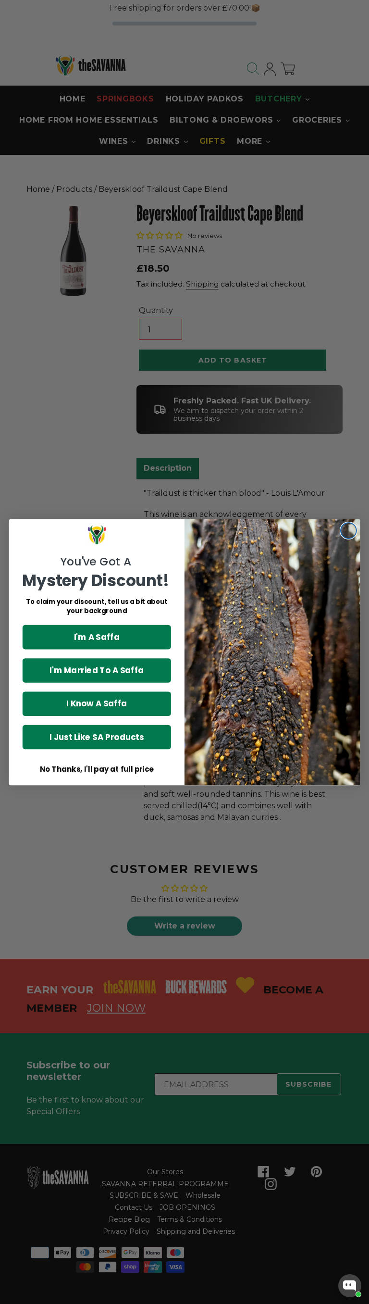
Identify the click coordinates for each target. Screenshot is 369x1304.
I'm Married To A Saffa (96, 670)
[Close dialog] (349, 531)
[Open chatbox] (349, 1285)
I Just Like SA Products (96, 736)
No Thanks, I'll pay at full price (97, 769)
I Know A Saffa (96, 703)
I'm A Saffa (97, 636)
